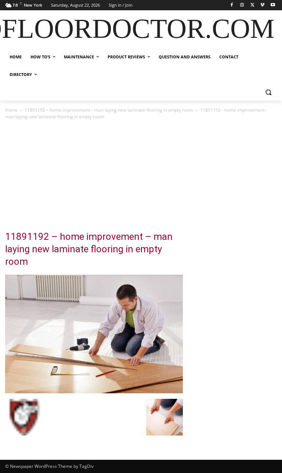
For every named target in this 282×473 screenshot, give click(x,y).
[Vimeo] (262, 5)
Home (11, 110)
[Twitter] (252, 5)
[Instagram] (242, 5)
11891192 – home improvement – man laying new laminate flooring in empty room (109, 110)
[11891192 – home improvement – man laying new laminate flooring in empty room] (94, 391)
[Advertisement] (141, 175)
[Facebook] (232, 5)
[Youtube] (272, 5)
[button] (268, 92)
